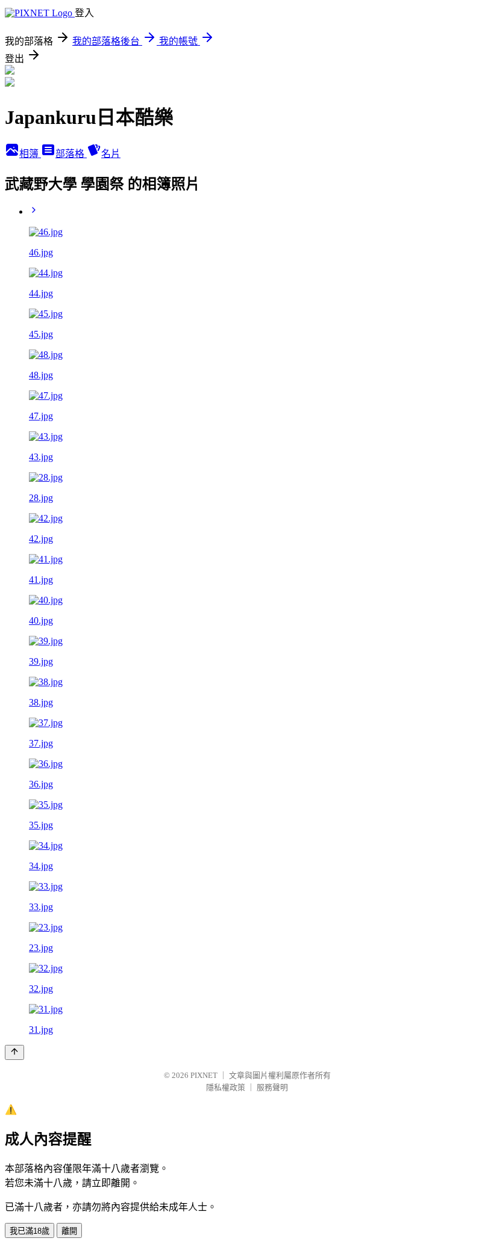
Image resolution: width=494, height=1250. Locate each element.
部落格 (71, 154)
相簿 (30, 154)
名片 (110, 154)
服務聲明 (272, 1087)
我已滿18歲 (29, 1231)
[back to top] (14, 1052)
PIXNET (203, 1075)
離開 (69, 1231)
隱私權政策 (225, 1087)
